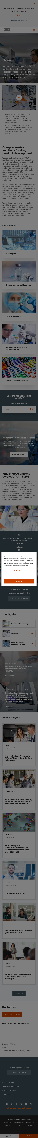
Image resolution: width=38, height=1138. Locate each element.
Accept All (19, 581)
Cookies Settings (19, 571)
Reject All (19, 576)
